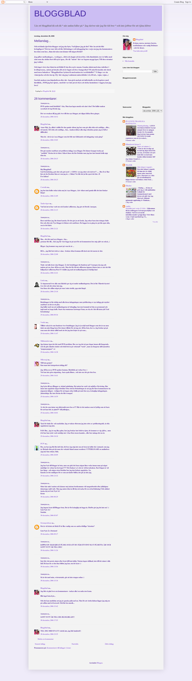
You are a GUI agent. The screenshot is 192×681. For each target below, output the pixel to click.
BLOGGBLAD (60, 13)
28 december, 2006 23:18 (49, 291)
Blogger (99, 663)
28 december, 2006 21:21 (49, 228)
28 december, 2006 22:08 (49, 254)
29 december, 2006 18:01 (49, 413)
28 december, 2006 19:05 (49, 140)
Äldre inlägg (109, 644)
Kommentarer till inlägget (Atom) (59, 648)
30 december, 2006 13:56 (49, 566)
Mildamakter (45, 341)
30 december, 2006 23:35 (49, 634)
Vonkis (43, 322)
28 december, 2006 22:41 (49, 273)
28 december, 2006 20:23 (49, 179)
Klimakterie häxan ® (133, 144)
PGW (42, 443)
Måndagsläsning (143, 125)
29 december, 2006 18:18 (49, 436)
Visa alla (155, 222)
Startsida (75, 644)
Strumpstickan (45, 523)
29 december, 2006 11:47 (49, 333)
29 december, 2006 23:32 (49, 476)
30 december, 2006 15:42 (49, 606)
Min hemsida (129, 61)
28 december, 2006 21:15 (49, 210)
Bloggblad (44, 124)
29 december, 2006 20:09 (49, 455)
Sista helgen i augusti (144, 167)
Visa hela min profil (140, 51)
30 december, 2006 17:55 (49, 620)
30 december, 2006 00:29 (49, 497)
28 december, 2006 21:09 (49, 196)
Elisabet (128, 185)
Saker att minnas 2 (144, 146)
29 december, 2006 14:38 (49, 352)
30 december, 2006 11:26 (49, 550)
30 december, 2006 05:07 (49, 515)
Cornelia (43, 187)
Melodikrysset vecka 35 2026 (136, 208)
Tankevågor (44, 203)
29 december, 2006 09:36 (49, 315)
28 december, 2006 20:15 (49, 158)
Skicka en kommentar (46, 639)
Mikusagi (43, 359)
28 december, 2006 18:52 (49, 117)
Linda (42, 280)
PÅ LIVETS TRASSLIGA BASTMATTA (135, 122)
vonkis (128, 206)
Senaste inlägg (40, 644)
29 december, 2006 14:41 (49, 375)
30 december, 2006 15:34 (49, 580)
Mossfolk (129, 165)
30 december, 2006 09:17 (49, 534)
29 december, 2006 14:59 (49, 396)
